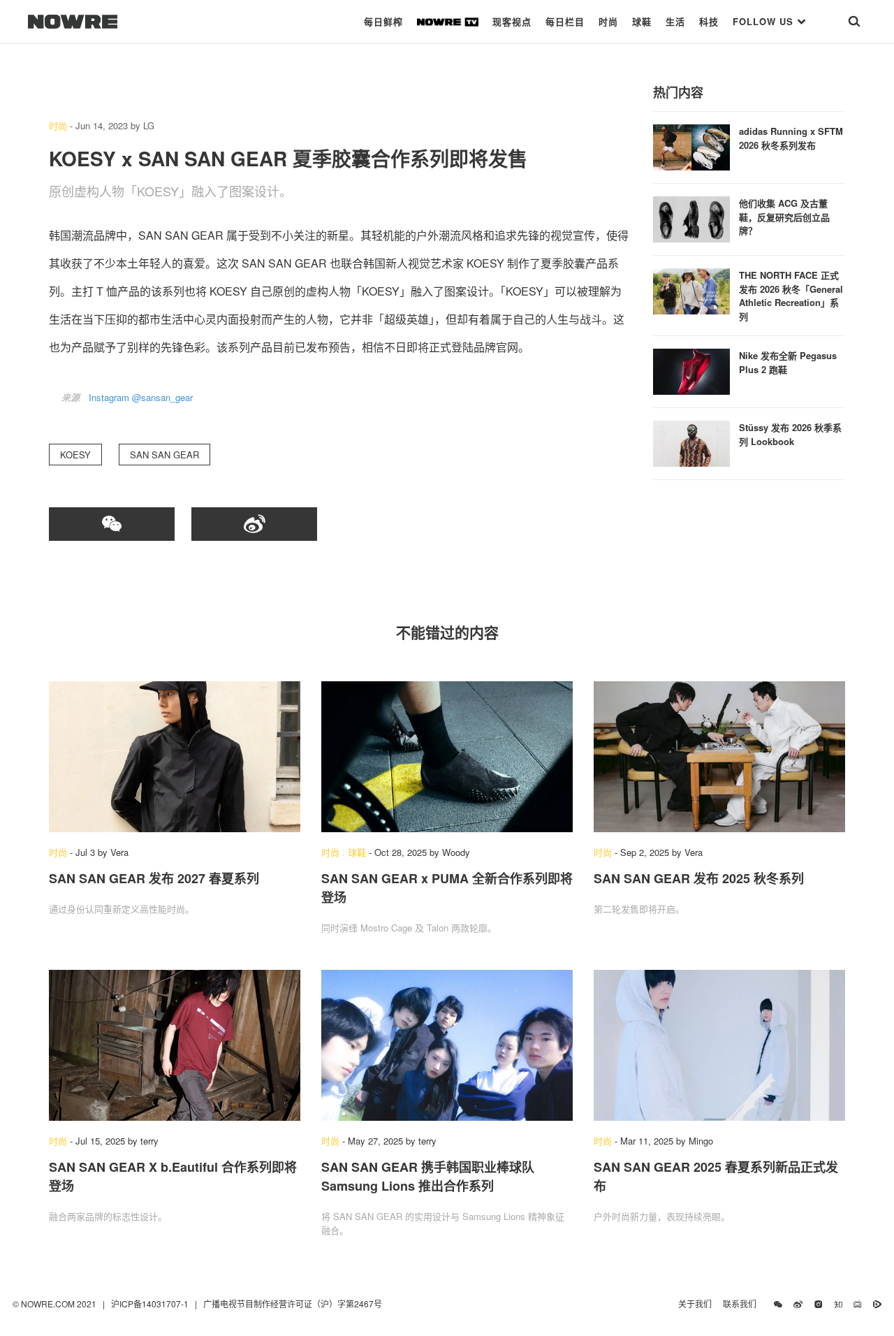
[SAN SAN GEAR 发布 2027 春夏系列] (174, 756)
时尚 (608, 21)
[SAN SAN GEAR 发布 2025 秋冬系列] (719, 756)
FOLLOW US (765, 21)
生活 (675, 21)
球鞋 (642, 21)
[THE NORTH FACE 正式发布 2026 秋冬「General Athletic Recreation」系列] (691, 290)
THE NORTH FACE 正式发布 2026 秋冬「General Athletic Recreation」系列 (791, 295)
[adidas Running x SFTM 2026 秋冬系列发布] (691, 146)
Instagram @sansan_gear (141, 397)
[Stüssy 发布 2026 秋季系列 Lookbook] (691, 442)
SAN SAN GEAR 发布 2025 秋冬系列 (699, 878)
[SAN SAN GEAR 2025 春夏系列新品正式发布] (719, 1045)
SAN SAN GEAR (164, 454)
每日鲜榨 (383, 21)
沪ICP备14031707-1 (151, 1303)
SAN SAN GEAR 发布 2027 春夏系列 (154, 878)
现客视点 (512, 21)
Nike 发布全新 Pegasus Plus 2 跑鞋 (788, 362)
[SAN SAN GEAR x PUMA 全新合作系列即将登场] (447, 756)
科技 (709, 21)
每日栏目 (565, 21)
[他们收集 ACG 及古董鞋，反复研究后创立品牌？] (691, 218)
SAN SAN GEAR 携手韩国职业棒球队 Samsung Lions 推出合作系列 (427, 1176)
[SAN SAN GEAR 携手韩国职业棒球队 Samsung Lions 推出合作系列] (447, 1045)
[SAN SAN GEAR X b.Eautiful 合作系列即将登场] (174, 1045)
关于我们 (695, 1303)
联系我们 (743, 1303)
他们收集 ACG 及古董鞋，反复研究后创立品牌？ (784, 216)
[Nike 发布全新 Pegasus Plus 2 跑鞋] (691, 370)
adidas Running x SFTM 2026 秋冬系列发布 (791, 138)
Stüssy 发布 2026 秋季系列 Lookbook (790, 434)
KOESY (75, 454)
